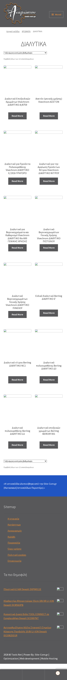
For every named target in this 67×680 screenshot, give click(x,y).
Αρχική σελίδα (12, 31)
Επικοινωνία (14, 560)
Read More (17, 115)
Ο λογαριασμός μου (11, 674)
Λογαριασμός (15, 530)
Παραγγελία (14, 542)
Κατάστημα (14, 524)
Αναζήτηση (33, 674)
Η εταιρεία (13, 518)
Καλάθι (11, 536)
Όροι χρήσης (15, 548)
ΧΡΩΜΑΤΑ (26, 31)
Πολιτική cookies (17, 554)
